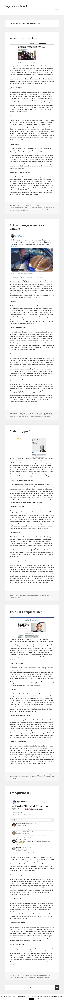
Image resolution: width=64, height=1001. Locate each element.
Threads (45, 209)
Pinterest (17, 209)
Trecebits (12, 210)
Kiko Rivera (36, 977)
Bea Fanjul (43, 775)
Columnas (22, 205)
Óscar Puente (46, 207)
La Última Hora (14, 416)
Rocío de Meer (36, 416)
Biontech (48, 775)
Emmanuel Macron (45, 975)
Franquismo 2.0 (20, 793)
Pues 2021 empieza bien (26, 612)
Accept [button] (31, 999)
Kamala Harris (33, 207)
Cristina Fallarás (21, 414)
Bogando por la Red (16, 6)
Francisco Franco (22, 977)
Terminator (43, 416)
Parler (46, 776)
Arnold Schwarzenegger (39, 205)
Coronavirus (13, 414)
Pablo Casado (32, 776)
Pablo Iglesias (40, 776)
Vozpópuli (17, 210)
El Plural (17, 595)
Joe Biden (44, 414)
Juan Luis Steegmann (44, 595)
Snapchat (26, 209)
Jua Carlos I (51, 414)
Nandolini (42, 977)
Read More (37, 999)
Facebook (20, 207)
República (29, 416)
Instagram (26, 207)
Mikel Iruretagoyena (23, 776)
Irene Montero (38, 414)
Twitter (48, 416)
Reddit (22, 209)
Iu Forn (22, 595)
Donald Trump (29, 414)
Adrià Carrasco (31, 594)
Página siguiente (57, 987)
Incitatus (30, 977)
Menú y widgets (57, 9)
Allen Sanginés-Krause (33, 413)
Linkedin (40, 207)
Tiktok (49, 209)
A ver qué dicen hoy (23, 38)
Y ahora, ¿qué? (20, 431)
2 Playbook (30, 205)
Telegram (32, 209)
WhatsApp (23, 210)
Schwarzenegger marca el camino (27, 226)
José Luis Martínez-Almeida (31, 595)
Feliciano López (14, 977)
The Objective (38, 209)
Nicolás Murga (22, 416)
